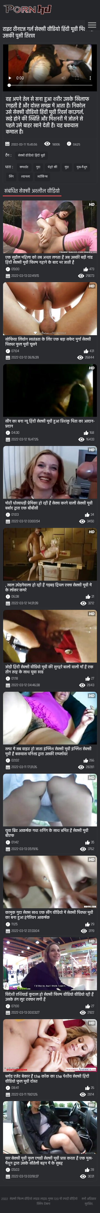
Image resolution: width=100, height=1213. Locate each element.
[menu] (92, 25)
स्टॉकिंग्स (43, 177)
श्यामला (25, 177)
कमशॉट (24, 167)
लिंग (11, 177)
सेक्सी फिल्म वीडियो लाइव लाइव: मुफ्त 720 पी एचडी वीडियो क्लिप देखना (44, 1201)
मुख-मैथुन (82, 167)
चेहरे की (52, 167)
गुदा (38, 167)
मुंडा (67, 167)
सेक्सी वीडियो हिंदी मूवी (31, 156)
